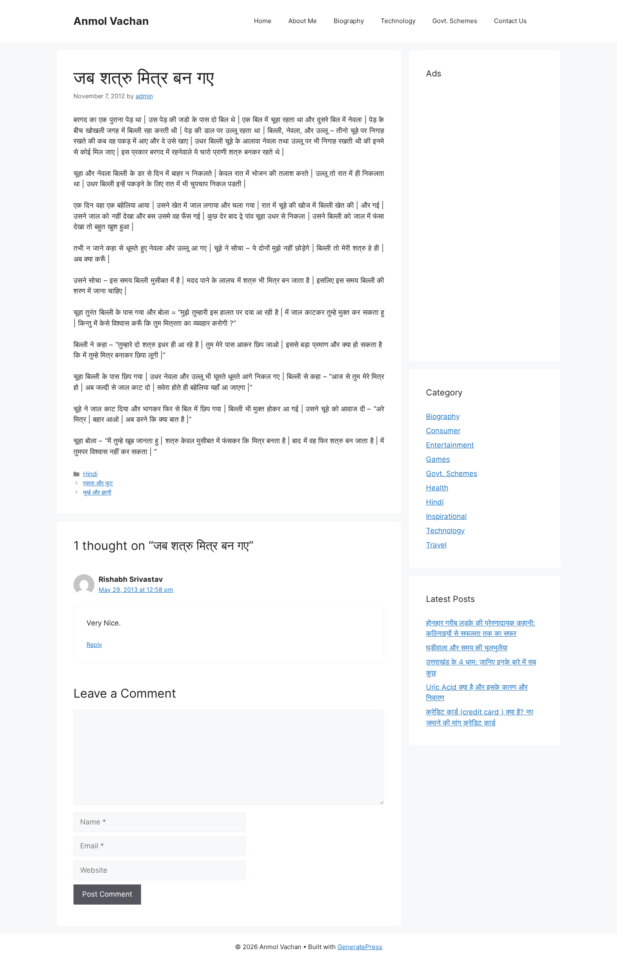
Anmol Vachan (111, 21)
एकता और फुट (98, 483)
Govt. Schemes (454, 21)
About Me (302, 21)
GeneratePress (359, 947)
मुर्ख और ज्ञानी (97, 492)
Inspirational (446, 516)
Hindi (90, 473)
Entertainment (450, 445)
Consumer (443, 430)
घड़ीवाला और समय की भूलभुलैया (466, 647)
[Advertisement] (485, 218)
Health (437, 488)
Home (263, 21)
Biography (349, 21)
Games (438, 459)
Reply (94, 644)
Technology (398, 21)
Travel (436, 545)
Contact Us (510, 21)
